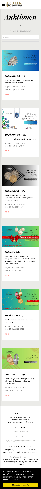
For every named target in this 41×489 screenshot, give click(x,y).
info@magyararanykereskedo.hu (20, 440)
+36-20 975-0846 (20, 431)
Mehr (7, 94)
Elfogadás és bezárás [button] (20, 485)
